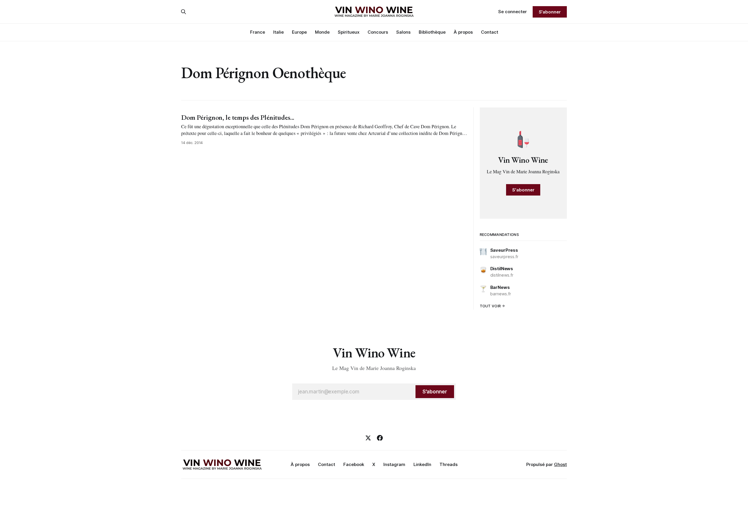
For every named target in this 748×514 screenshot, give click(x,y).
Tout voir (490, 306)
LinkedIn (422, 464)
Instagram (394, 464)
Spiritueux (348, 32)
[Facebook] (380, 438)
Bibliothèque (432, 32)
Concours (378, 32)
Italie (278, 32)
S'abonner (550, 12)
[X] (368, 438)
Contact (489, 32)
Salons (403, 32)
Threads (448, 464)
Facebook (353, 464)
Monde (322, 32)
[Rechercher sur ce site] (183, 11)
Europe (299, 32)
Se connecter (512, 11)
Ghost (560, 464)
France (257, 32)
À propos (463, 32)
